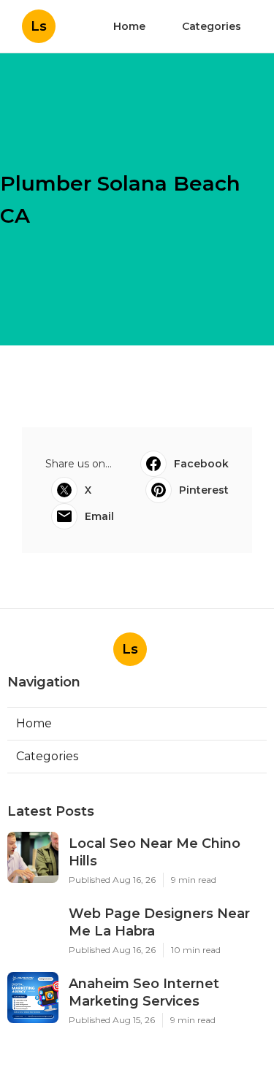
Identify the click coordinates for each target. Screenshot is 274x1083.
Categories (211, 26)
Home (129, 26)
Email (99, 516)
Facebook (201, 463)
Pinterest (204, 490)
